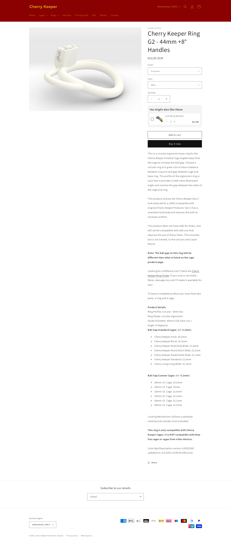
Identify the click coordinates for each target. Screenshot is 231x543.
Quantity (152, 92)
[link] (159, 119)
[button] (43, 15)
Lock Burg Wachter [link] (174, 116)
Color (150, 79)
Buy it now (175, 143)
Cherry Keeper (41, 536)
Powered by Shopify (55, 536)
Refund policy (86, 536)
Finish (150, 65)
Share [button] (154, 462)
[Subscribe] (140, 496)
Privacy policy (72, 536)
